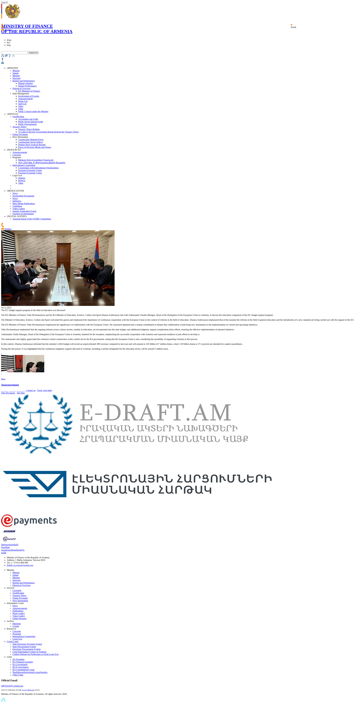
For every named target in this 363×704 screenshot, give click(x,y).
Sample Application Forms (24, 211)
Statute (15, 73)
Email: (20, 565)
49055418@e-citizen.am (12, 686)
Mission (16, 70)
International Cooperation (23, 165)
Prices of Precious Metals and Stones (34, 147)
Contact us (31, 390)
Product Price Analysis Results (32, 144)
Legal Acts (17, 639)
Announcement (10, 384)
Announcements (25, 98)
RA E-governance (20, 667)
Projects (21, 180)
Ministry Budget (25, 83)
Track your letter (44, 390)
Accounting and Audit (28, 119)
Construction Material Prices (31, 139)
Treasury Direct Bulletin (29, 129)
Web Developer (8, 393)
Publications (17, 611)
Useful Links (12, 641)
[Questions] (9, 56)
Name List (23, 101)
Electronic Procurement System (26, 649)
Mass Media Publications (23, 203)
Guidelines (17, 206)
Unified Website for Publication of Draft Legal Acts (35, 654)
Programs (16, 634)
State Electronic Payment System (27, 644)
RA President (18, 659)
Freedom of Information (23, 214)
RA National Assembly (22, 662)
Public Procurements (27, 124)
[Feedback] (6, 56)
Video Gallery (18, 208)
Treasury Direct (19, 127)
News (15, 193)
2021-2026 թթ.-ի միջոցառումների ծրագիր (41, 162)
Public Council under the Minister (33, 111)
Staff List (22, 104)
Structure (16, 78)
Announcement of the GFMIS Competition (31, 219)
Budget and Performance (23, 81)
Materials (16, 623)
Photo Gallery (18, 613)
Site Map (21, 393)
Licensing (16, 590)
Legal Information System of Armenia (29, 652)
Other (20, 106)
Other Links (17, 675)
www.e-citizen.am (28, 690)
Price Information (20, 600)
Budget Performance (27, 86)
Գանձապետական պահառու (30, 672)
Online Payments (20, 134)
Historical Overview (21, 88)
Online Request (19, 618)
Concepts (16, 155)
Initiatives (16, 201)
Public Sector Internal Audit (30, 121)
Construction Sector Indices (30, 142)
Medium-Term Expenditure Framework (35, 160)
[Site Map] (2, 56)
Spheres (21, 178)
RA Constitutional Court (23, 669)
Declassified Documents (23, 196)
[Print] (13, 56)
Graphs (15, 626)
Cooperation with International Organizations (38, 168)
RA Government (19, 664)
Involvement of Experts (28, 96)
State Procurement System (24, 646)
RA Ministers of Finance (29, 91)
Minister (16, 75)
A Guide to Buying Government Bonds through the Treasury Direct (48, 132)
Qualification (18, 116)
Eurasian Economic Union (30, 170)
